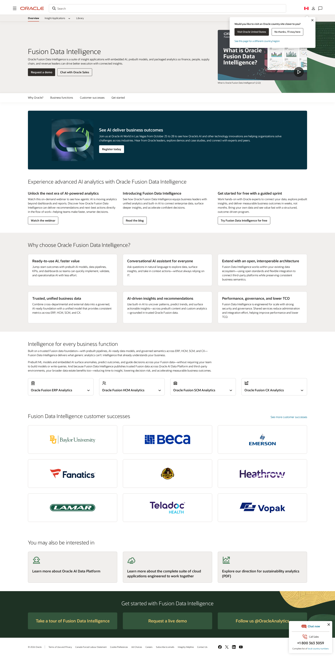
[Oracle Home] (32, 8)
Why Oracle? (35, 97)
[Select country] (306, 8)
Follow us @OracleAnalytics (262, 620)
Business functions (61, 97)
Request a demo (41, 73)
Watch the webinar (43, 221)
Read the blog (135, 221)
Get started (118, 97)
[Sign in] (313, 8)
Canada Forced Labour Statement (91, 647)
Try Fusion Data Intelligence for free (244, 220)
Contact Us (202, 647)
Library (80, 18)
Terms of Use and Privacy (60, 647)
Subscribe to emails (165, 647)
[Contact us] (320, 8)
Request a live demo (167, 620)
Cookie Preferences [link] (119, 647)
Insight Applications (55, 18)
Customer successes (92, 97)
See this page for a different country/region (257, 41)
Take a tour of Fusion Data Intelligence (73, 620)
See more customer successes (289, 417)
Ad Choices (136, 647)
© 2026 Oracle (35, 647)
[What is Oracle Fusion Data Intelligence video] (262, 55)
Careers (149, 647)
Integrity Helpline (186, 647)
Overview (33, 18)
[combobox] (167, 8)
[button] (15, 8)
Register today (111, 149)
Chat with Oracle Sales (74, 72)
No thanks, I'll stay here (287, 31)
